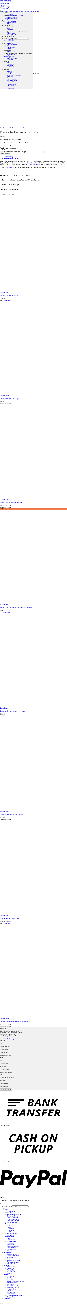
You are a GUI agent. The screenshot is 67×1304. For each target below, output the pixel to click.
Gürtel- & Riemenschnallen (14, 75)
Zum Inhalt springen (6, 0)
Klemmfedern (10, 77)
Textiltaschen (10, 66)
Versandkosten (6, 300)
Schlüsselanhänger (12, 44)
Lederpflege (7, 1252)
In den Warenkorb (5, 153)
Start (1, 128)
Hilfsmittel (6, 25)
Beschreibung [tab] (8, 157)
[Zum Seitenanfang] (0, 1203)
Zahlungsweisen (5, 1086)
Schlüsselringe (10, 85)
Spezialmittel (10, 59)
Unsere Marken (5, 1069)
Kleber (9, 1227)
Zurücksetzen (24, 150)
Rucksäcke (10, 65)
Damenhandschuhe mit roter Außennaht (12, 711)
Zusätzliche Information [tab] (11, 158)
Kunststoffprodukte (12, 79)
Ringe (8, 83)
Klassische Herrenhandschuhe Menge (14, 152)
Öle (8, 55)
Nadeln (8, 32)
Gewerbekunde (5, 1046)
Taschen (6, 61)
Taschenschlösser (11, 84)
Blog (1, 1043)
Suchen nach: (7, 1206)
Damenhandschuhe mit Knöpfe (9, 399)
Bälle (8, 38)
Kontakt (2, 1080)
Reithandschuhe (12, 1222)
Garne (9, 1225)
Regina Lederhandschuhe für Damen (11, 502)
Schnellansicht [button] (4, 292)
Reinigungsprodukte (12, 58)
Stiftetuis (9, 1251)
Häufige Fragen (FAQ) (7, 1077)
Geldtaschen (10, 39)
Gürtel (5, 12)
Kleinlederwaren (8, 36)
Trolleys (9, 68)
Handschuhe (7, 15)
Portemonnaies (11, 47)
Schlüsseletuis (10, 46)
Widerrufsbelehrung (6, 1072)
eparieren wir (10, 167)
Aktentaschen (10, 62)
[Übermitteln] (4, 40)
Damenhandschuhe (12, 18)
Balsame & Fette (11, 51)
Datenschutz (4, 1063)
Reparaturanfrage (5, 1055)
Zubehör (6, 69)
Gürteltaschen (10, 40)
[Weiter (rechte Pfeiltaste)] (2, 1303)
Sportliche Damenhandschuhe (9, 295)
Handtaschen (10, 64)
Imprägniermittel (11, 54)
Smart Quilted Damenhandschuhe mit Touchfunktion (16, 607)
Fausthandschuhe (11, 20)
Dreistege (9, 72)
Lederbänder (10, 31)
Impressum (3, 1066)
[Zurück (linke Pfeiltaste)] (0, 1303)
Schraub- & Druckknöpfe (13, 87)
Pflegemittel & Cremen (12, 57)
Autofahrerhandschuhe (12, 17)
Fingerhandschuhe (11, 21)
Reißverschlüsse (11, 33)
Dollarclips (9, 71)
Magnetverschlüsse (12, 80)
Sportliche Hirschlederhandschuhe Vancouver (14, 1022)
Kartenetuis (10, 42)
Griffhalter (9, 73)
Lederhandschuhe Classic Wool (10, 918)
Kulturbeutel (10, 43)
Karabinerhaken (11, 76)
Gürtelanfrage (10, 14)
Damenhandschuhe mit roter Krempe (11, 814)
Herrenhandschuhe (11, 22)
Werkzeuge (10, 35)
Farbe (4, 150)
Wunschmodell (34, 164)
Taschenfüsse (10, 88)
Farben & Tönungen (12, 53)
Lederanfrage (4, 1052)
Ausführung (4, 148)
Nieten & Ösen (10, 81)
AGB (1, 1060)
